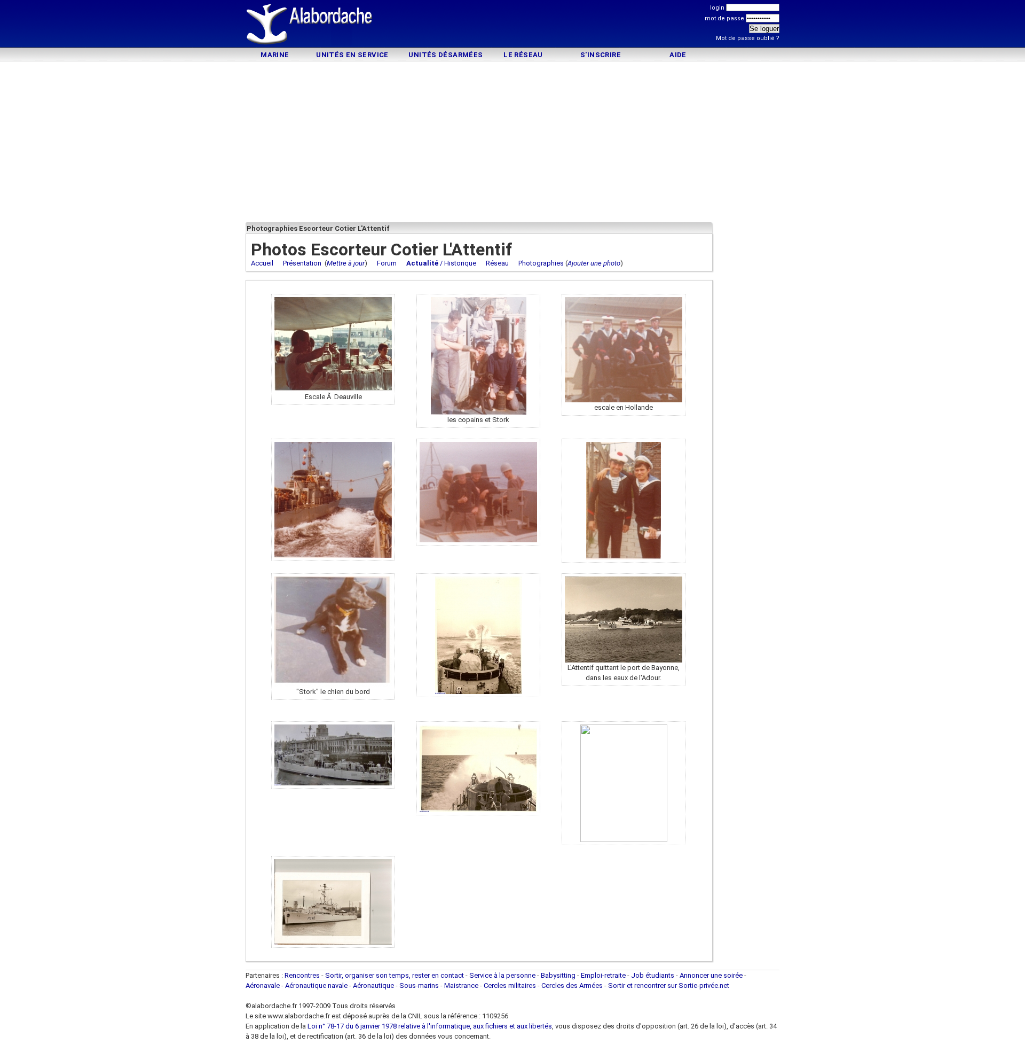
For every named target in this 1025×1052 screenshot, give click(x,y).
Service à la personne (502, 975)
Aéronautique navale (316, 985)
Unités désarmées (445, 55)
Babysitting (558, 975)
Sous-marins (419, 985)
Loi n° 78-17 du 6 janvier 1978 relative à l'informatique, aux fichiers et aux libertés (429, 1026)
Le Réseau (523, 55)
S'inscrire (600, 55)
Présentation (302, 263)
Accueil (262, 263)
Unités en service (352, 55)
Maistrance (461, 985)
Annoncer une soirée (711, 975)
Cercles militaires (510, 985)
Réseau (497, 263)
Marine (275, 55)
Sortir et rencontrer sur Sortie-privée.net (668, 985)
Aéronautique (374, 985)
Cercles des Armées (572, 985)
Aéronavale (263, 985)
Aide (678, 55)
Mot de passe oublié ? (747, 38)
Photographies (541, 263)
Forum (387, 263)
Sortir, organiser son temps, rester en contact (394, 975)
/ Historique (441, 263)
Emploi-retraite (603, 975)
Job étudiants (652, 975)
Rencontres (302, 975)
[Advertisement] (512, 25)
